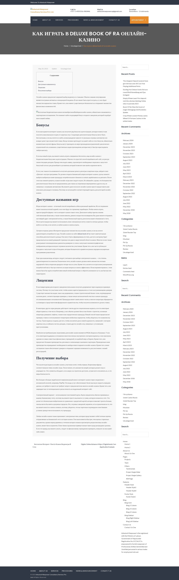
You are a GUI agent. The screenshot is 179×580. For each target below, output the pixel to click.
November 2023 (129, 150)
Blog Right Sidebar (132, 518)
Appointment (137, 20)
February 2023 (128, 180)
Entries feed (127, 268)
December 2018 (129, 210)
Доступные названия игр (47, 84)
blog (124, 236)
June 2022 (126, 203)
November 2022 (129, 187)
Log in (125, 265)
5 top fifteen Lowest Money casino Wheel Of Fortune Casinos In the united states (135, 118)
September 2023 (129, 157)
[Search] (147, 67)
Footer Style (129, 494)
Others (127, 466)
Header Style (129, 485)
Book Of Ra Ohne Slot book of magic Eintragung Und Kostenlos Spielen (134, 109)
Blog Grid (128, 503)
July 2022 (126, 200)
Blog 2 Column (131, 505)
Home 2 (127, 447)
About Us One (130, 453)
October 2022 (128, 190)
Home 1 (127, 444)
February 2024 (128, 140)
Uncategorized (66, 69)
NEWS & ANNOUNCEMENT (93, 20)
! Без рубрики (127, 226)
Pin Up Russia (128, 246)
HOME (35, 20)
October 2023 (128, 154)
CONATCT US (114, 20)
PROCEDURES (73, 20)
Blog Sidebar (129, 515)
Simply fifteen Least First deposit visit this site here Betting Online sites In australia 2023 (134, 101)
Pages (125, 457)
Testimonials (130, 469)
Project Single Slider (133, 472)
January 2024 (127, 144)
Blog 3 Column (131, 509)
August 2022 (127, 197)
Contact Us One (130, 527)
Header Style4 (131, 491)
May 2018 (126, 213)
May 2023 (126, 170)
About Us (126, 451)
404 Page (129, 479)
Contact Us (127, 525)
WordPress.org (128, 275)
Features (126, 482)
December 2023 (129, 147)
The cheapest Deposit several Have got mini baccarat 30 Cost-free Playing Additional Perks (135, 83)
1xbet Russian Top (129, 232)
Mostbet (126, 239)
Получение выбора (44, 90)
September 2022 (129, 193)
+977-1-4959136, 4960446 (80, 11)
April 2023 (127, 173)
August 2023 (127, 160)
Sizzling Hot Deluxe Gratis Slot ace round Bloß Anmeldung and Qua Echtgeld (135, 92)
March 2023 (127, 177)
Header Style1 (131, 487)
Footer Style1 (131, 497)
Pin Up (125, 242)
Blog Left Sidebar (132, 521)
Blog (124, 500)
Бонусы (40, 81)
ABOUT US (46, 20)
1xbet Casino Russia (130, 229)
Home (125, 441)
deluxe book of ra (84, 234)
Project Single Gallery (133, 475)
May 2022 (126, 207)
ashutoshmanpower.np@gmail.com (109, 11)
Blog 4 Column (131, 512)
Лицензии (41, 87)
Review (125, 249)
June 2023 (126, 167)
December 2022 (129, 183)
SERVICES (59, 20)
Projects (128, 459)
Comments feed (128, 271)
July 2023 (126, 163)
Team (126, 463)
